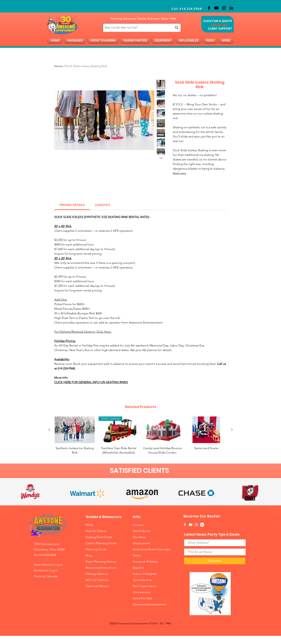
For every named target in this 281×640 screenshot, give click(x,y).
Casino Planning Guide (101, 543)
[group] (140, 435)
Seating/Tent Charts (99, 537)
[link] (72, 205)
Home (58, 66)
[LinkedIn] (231, 8)
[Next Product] (232, 429)
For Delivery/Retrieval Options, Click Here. (82, 331)
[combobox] (142, 27)
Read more (179, 173)
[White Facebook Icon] (185, 525)
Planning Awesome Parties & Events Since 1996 (143, 18)
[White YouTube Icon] (190, 525)
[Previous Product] (49, 429)
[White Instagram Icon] (196, 525)
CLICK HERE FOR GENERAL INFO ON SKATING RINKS (91, 382)
